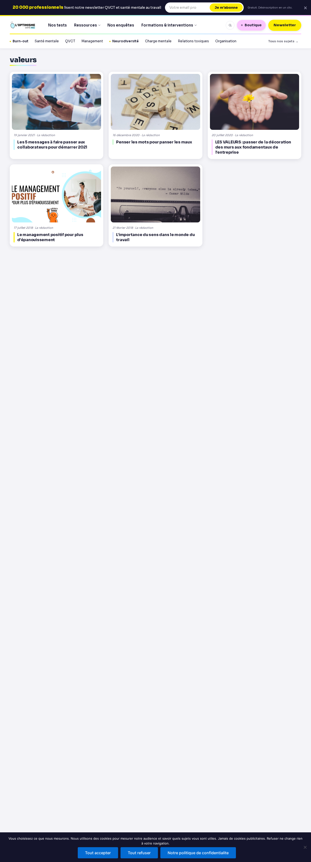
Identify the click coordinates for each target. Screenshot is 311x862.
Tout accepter (98, 852)
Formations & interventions (167, 25)
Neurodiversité (125, 41)
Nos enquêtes (120, 25)
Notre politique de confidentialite (198, 852)
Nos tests (57, 25)
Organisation (225, 41)
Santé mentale (47, 41)
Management (92, 41)
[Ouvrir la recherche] (230, 25)
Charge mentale (158, 41)
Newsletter (285, 25)
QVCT (70, 41)
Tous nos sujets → (283, 41)
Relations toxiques (193, 41)
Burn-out (20, 41)
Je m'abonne (226, 7)
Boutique (253, 25)
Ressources (85, 25)
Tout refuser (139, 852)
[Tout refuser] (304, 847)
